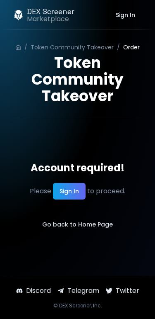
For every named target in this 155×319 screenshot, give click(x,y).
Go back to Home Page (77, 224)
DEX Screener (75, 305)
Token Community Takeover (72, 47)
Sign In (125, 15)
